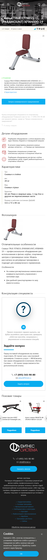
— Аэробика (23, 516)
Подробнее (11, 430)
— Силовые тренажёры (23, 504)
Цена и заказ (17, 29)
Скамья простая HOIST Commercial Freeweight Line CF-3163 (11, 418)
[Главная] (3, 10)
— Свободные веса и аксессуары (23, 509)
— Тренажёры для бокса (23, 519)
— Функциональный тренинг (23, 507)
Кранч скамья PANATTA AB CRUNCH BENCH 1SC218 (34, 418)
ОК (21, 554)
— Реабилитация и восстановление (23, 514)
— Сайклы (23, 521)
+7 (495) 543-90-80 (24, 374)
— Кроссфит (23, 511)
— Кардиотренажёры (23, 502)
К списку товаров (10, 125)
